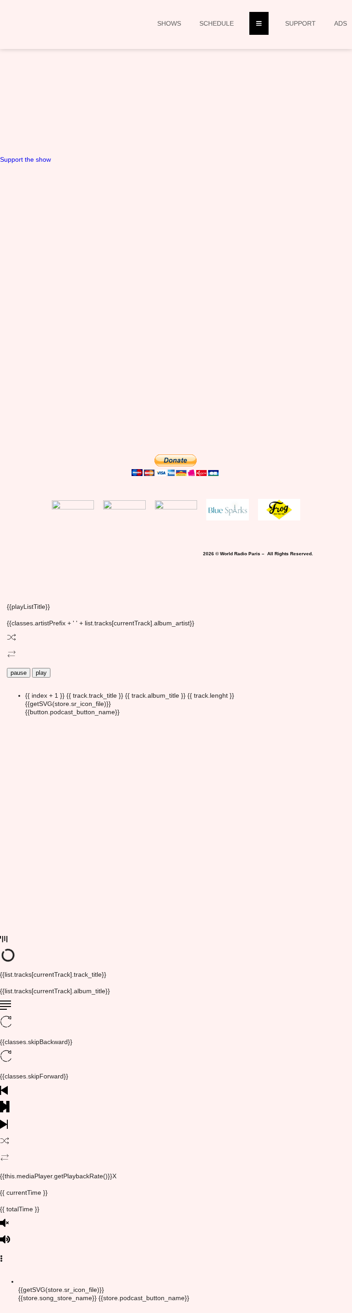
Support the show (25, 159)
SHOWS (169, 23)
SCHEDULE (216, 23)
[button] (108, 111)
